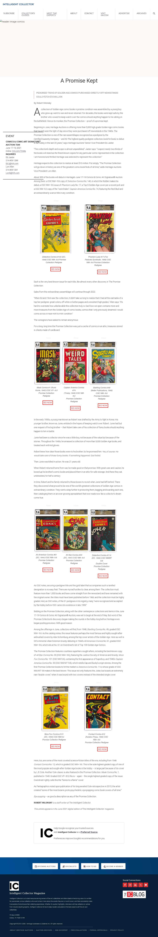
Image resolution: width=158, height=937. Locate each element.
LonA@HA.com (12, 173)
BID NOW (55, 269)
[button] (154, 13)
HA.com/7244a (19, 151)
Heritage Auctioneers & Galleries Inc (38, 924)
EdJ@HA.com (12, 163)
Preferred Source (89, 832)
